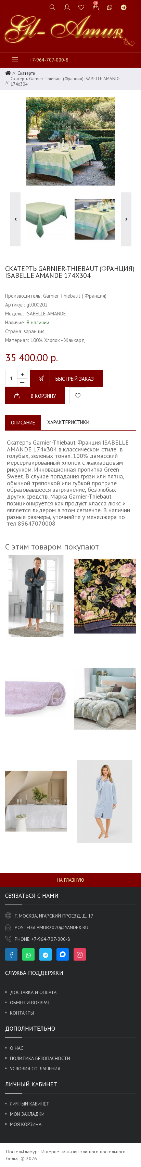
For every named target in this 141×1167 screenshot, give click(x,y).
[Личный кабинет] (67, 7)
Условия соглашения (35, 1069)
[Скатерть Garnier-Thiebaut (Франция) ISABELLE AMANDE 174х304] (70, 141)
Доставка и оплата (33, 992)
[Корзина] (96, 7)
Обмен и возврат (30, 1003)
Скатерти (26, 73)
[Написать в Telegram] (124, 7)
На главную (70, 880)
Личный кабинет (29, 1104)
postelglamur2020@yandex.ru (51, 927)
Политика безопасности (40, 1058)
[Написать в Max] (135, 4)
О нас (16, 1048)
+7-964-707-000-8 (49, 60)
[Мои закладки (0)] (81, 7)
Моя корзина (25, 1124)
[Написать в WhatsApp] (110, 7)
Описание (23, 422)
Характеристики (68, 422)
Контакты (22, 1013)
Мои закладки (27, 1114)
